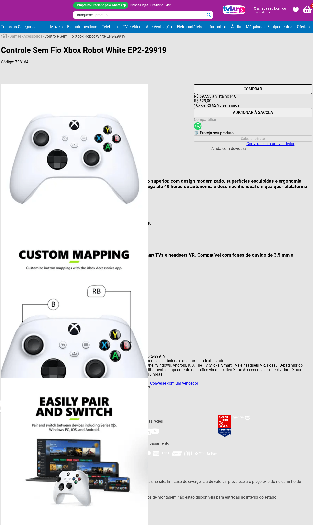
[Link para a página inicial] (4, 36)
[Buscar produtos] (209, 15)
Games (15, 36)
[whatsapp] (198, 126)
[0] (307, 10)
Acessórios (32, 36)
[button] (24, 27)
